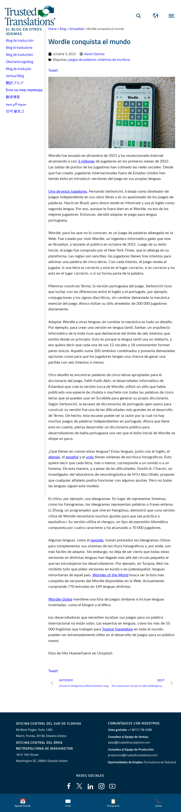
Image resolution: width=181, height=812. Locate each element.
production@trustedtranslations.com (133, 755)
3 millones (86, 161)
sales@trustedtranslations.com (129, 742)
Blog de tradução (18, 68)
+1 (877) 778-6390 (140, 729)
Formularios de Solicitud (160, 762)
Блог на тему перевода (24, 90)
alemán (54, 457)
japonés (97, 540)
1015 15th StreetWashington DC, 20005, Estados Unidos (42, 757)
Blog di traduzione (19, 47)
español (72, 457)
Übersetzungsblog (19, 61)
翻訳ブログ (15, 82)
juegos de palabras (82, 59)
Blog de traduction (19, 54)
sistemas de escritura (114, 59)
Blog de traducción (19, 40)
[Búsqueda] (139, 15)
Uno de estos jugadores (67, 191)
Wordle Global (60, 599)
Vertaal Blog (15, 75)
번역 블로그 (15, 111)
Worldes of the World (110, 575)
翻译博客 (13, 97)
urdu (90, 457)
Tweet (53, 70)
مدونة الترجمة (16, 104)
